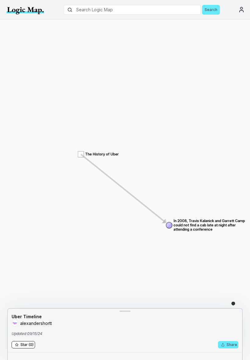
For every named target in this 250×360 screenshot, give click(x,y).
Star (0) (27, 344)
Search (211, 9)
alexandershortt (36, 323)
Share (232, 344)
